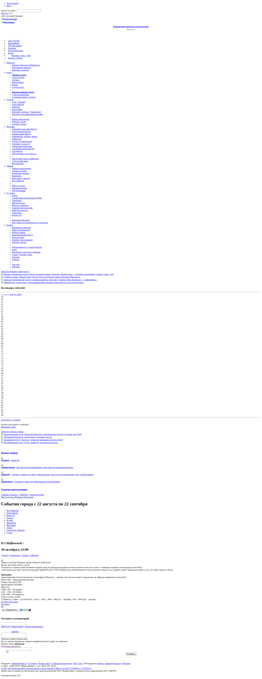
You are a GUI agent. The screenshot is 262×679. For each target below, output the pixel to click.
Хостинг (16, 264)
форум (101, 663)
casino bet (15, 460)
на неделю (6, 420)
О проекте (32, 663)
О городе (11, 193)
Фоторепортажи (15, 50)
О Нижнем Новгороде (61, 663)
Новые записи (9, 452)
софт (28, 55)
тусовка (25, 555)
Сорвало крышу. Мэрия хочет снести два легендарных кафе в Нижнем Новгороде (42, 277)
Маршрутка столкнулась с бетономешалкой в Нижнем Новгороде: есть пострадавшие (44, 282)
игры (22, 55)
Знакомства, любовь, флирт (25, 136)
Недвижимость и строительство (27, 247)
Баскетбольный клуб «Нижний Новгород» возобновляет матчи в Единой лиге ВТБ (43, 434)
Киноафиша (13, 43)
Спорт (9, 532)
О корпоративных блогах (24, 97)
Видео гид (17, 215)
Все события (18, 181)
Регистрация (12, 3)
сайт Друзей (13, 41)
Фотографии (18, 82)
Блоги (9, 72)
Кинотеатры (12, 513)
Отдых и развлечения (22, 141)
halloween (34, 555)
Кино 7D (11, 515)
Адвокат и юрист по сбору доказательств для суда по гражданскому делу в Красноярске (52, 474)
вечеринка (15, 555)
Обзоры (15, 259)
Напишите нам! (8, 427)
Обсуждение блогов (21, 131)
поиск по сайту (8, 10)
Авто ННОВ (18, 104)
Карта (11, 53)
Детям (9, 528)
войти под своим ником (12, 626)
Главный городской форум (24, 129)
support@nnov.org (113, 663)
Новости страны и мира (12, 431)
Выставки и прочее (21, 178)
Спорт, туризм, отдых (22, 254)
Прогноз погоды (19, 210)
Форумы (12, 48)
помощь (15, 631)
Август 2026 (15, 294)
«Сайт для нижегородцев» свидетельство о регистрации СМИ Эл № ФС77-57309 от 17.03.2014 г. (46, 668)
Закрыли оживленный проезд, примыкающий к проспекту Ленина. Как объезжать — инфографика (50, 280)
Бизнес (10, 225)
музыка (5, 555)
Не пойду (5, 604)
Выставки (11, 525)
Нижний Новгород (21, 220)
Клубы (10, 520)
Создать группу (19, 124)
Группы (10, 99)
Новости (11, 63)
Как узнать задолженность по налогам (30, 222)
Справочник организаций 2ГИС (27, 198)
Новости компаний (21, 230)
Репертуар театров (20, 173)
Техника (16, 257)
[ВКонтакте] (21, 610)
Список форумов (20, 161)
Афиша (10, 166)
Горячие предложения (22, 208)
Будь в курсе (131, 29)
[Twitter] (24, 610)
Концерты (16, 176)
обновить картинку (11, 646)
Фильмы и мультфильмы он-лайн (27, 114)
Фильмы (15, 55)
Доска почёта (18, 77)
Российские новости (21, 67)
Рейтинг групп (19, 122)
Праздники (17, 109)
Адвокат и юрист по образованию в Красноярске (37, 482)
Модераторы (18, 163)
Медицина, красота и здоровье (26, 252)
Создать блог (18, 87)
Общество (16, 139)
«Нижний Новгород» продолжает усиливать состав (28, 437)
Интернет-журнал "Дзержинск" (26, 112)
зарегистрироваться (34, 626)
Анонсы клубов (19, 171)
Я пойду (5, 602)
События (23, 494)
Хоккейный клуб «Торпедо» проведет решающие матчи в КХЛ (33, 440)
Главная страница (9, 494)
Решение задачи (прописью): (14, 639)
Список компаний (20, 95)
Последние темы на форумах (25, 158)
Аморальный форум (21, 134)
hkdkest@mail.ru (19, 663)
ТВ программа (15, 46)
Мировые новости (20, 70)
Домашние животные (22, 146)
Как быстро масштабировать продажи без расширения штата (45, 467)
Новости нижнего (20, 205)
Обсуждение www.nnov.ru (24, 154)
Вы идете (14, 602)
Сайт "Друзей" (19, 102)
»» (6, 294)
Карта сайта (44, 663)
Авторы (15, 80)
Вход (9, 6)
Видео (15, 85)
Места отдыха (18, 186)
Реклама (16, 267)
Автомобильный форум (23, 149)
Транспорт (17, 213)
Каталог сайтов (15, 58)
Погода (4, 13)
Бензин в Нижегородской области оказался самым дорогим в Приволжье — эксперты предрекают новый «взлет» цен (59, 274)
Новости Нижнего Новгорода (26, 65)
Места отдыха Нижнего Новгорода (17, 497)
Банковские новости (21, 227)
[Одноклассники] (27, 610)
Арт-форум (17, 151)
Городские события (16, 530)
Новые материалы (20, 119)
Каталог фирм (18, 232)
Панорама (16, 200)
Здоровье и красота (21, 144)
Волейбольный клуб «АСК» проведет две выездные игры (31, 442)
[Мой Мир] (29, 610)
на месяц (16, 420)
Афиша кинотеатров (21, 168)
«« (2, 294)
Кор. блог (78, 663)
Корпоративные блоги (22, 235)
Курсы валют (18, 237)
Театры (10, 518)
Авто (14, 250)
